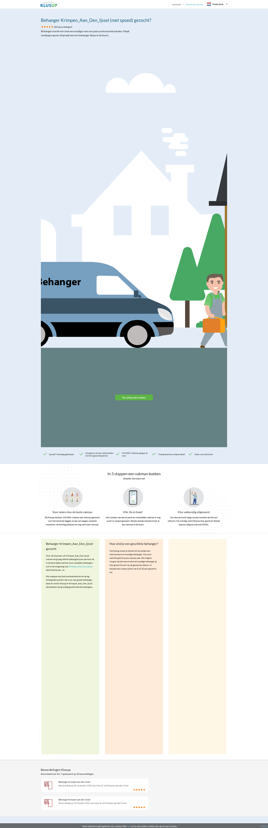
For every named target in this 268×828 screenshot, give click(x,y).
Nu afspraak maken (134, 397)
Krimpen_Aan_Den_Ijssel (80, 566)
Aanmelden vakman (194, 4)
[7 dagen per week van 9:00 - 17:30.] (168, 4)
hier (128, 826)
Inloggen (176, 4)
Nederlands (218, 4)
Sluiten (264, 826)
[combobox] (217, 4)
